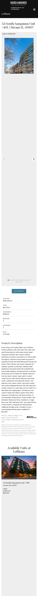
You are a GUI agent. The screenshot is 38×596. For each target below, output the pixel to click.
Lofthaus (5, 13)
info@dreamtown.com (17, 7)
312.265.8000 (15, 9)
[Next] (34, 159)
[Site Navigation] (34, 9)
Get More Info (19, 291)
